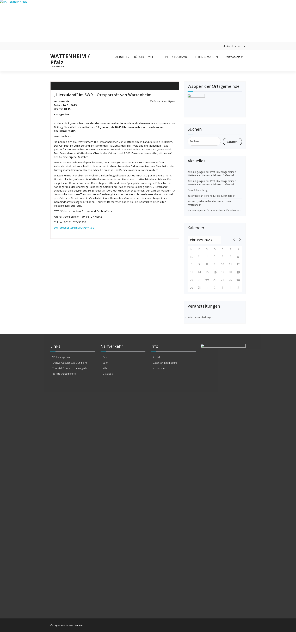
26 (238, 280)
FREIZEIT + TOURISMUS (174, 56)
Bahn (105, 362)
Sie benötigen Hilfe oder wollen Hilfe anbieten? (214, 210)
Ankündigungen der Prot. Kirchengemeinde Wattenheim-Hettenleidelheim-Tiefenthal (212, 173)
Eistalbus (108, 373)
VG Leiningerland (61, 357)
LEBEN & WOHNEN (206, 56)
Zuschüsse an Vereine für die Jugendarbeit (211, 195)
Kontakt (157, 357)
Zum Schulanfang (197, 190)
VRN (105, 368)
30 (191, 257)
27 (191, 288)
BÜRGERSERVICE (143, 56)
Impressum (159, 368)
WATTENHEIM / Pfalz (70, 59)
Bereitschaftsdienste (64, 373)
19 (238, 272)
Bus (105, 357)
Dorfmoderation (234, 56)
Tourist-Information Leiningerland (71, 368)
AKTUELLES (122, 56)
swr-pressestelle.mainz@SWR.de (74, 227)
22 (207, 280)
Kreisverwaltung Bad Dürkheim (69, 362)
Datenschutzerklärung (165, 362)
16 (215, 272)
